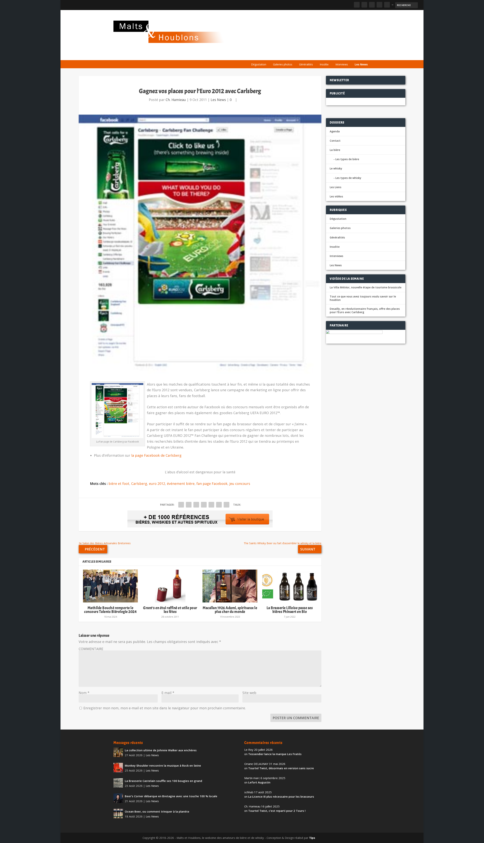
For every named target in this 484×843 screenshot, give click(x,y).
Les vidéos (335, 55)
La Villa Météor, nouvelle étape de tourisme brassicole (365, 287)
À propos (255, 55)
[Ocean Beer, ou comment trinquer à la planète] (118, 813)
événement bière (181, 483)
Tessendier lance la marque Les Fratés (275, 754)
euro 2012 (157, 483)
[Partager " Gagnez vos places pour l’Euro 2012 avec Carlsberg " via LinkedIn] (211, 504)
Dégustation (258, 64)
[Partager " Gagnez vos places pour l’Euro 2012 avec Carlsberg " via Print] (226, 504)
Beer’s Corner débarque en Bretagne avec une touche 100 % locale (171, 796)
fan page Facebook (211, 483)
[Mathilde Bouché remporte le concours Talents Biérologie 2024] (110, 586)
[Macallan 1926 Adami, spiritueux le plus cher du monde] (230, 586)
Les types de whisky (348, 178)
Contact (335, 140)
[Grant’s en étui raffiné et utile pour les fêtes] (170, 586)
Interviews (341, 64)
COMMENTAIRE (91, 649)
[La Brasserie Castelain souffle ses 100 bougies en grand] (118, 783)
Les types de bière (347, 159)
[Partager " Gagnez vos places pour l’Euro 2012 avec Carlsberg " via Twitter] (188, 504)
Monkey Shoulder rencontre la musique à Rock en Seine (163, 765)
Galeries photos (282, 64)
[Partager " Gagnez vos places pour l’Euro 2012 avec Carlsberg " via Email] (219, 504)
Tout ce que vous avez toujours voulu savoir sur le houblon (363, 298)
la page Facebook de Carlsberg (156, 455)
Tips (312, 838)
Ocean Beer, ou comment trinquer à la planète (157, 811)
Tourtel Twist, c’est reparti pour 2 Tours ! (277, 811)
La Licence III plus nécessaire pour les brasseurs (281, 796)
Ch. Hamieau (176, 99)
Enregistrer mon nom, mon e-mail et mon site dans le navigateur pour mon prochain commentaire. (164, 708)
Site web (249, 692)
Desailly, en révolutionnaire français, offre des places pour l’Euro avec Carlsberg (365, 310)
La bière (274, 55)
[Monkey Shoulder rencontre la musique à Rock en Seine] (118, 767)
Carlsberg (139, 483)
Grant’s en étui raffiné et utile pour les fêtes (170, 609)
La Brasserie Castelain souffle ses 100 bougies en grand (163, 781)
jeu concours (239, 483)
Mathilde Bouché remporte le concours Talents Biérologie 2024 (110, 609)
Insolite (324, 64)
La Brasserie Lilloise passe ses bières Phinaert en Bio (290, 609)
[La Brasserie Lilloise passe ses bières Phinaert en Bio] (290, 586)
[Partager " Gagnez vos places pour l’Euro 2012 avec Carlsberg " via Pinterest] (204, 504)
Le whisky (294, 55)
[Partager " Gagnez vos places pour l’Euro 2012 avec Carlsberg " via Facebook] (181, 504)
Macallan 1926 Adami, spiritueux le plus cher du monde (230, 609)
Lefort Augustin (259, 782)
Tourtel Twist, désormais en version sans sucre (281, 768)
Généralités (306, 64)
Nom (84, 692)
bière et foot (119, 483)
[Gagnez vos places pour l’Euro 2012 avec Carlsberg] (200, 244)
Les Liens (354, 55)
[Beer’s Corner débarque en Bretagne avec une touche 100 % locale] (118, 798)
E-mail (167, 692)
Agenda (316, 55)
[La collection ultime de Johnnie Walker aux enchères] (118, 752)
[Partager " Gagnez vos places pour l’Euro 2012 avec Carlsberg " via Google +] (196, 504)
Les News (361, 64)
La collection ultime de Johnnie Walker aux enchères (161, 750)
